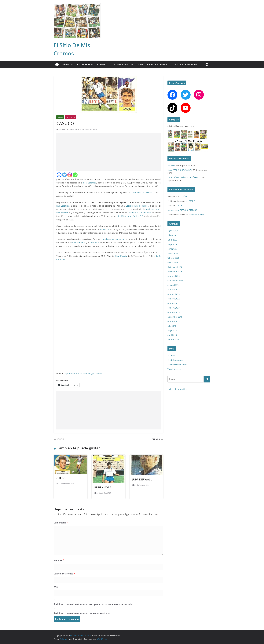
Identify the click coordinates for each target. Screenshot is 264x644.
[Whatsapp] (75, 174)
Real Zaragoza (89, 182)
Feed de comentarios (177, 364)
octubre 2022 (173, 298)
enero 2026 (172, 262)
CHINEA (156, 439)
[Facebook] (59, 174)
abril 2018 (172, 335)
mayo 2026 (172, 244)
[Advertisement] (108, 152)
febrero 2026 (173, 258)
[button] (71, 65)
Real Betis (94, 242)
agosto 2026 (172, 230)
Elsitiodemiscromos (89, 129)
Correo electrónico (64, 573)
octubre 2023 (173, 294)
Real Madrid (62, 212)
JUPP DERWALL (142, 479)
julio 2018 (171, 326)
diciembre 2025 (174, 267)
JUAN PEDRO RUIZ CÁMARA (179, 170)
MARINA (171, 165)
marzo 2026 (172, 253)
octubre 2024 (173, 289)
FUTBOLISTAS (70, 117)
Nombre (59, 560)
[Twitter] (64, 174)
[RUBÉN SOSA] (108, 456)
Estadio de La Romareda (137, 205)
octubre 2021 (173, 303)
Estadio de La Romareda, (139, 212)
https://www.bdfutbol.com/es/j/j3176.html (82, 373)
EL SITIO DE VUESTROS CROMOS (152, 64)
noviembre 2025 (174, 271)
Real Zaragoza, (63, 205)
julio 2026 (171, 235)
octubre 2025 (173, 276)
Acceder (171, 355)
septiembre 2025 (175, 280)
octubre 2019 (173, 312)
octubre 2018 (173, 321)
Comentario (61, 522)
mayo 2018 (172, 330)
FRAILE (192, 201)
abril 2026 (172, 249)
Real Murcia (121, 256)
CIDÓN (184, 196)
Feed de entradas (175, 360)
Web (56, 586)
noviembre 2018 (174, 317)
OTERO (61, 478)
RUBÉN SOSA (102, 487)
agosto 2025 (172, 285)
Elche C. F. (150, 192)
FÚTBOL (66, 64)
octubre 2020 (173, 307)
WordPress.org (174, 369)
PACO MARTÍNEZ (196, 214)
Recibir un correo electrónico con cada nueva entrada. (82, 613)
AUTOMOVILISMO (122, 64)
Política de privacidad (186, 64)
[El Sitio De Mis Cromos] (57, 64)
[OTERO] (70, 456)
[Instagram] (69, 174)
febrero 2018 (173, 339)
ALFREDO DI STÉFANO (187, 210)
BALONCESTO (83, 64)
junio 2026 (172, 239)
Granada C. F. (138, 192)
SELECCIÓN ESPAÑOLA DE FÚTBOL (183, 177)
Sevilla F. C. (138, 216)
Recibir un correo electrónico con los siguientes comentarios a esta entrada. (93, 604)
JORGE (60, 439)
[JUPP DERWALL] (146, 456)
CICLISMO (101, 64)
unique (170, 210)
